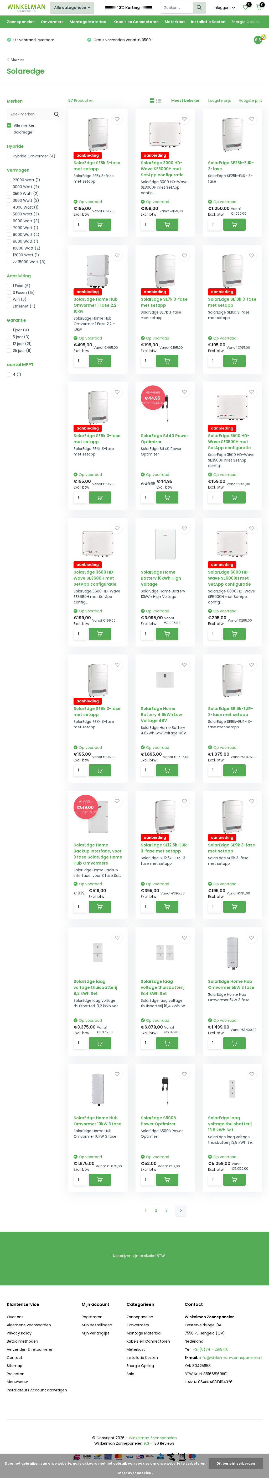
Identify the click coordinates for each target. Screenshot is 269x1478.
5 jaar (21, 337)
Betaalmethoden (22, 1341)
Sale (130, 1373)
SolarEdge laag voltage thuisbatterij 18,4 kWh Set (162, 987)
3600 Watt (26, 200)
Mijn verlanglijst (95, 1333)
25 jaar (22, 350)
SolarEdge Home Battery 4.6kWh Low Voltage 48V (161, 714)
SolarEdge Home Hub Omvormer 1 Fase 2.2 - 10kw (97, 305)
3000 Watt (26, 186)
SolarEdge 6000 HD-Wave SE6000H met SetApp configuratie (229, 578)
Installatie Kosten (208, 21)
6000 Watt (26, 221)
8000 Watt (26, 234)
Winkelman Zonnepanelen (153, 1437)
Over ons (15, 1317)
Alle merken (24, 125)
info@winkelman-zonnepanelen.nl (230, 1357)
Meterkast (175, 21)
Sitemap (14, 1365)
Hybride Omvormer (34, 156)
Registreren (92, 1317)
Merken (17, 59)
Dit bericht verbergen (235, 1463)
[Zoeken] (199, 8)
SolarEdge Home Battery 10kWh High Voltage (161, 578)
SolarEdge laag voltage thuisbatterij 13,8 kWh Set (230, 1124)
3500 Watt (26, 193)
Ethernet (24, 306)
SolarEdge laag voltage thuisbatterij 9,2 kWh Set (95, 987)
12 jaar (22, 343)
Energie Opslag (246, 21)
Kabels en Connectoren (136, 21)
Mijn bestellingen (97, 1325)
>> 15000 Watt (29, 261)
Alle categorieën (70, 7)
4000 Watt (26, 207)
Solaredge (22, 132)
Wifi (20, 299)
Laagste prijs (219, 100)
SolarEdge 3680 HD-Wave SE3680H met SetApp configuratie (95, 578)
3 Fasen (24, 292)
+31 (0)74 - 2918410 (211, 1349)
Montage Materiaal (88, 21)
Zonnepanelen (21, 21)
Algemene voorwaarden (29, 1325)
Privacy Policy (19, 1333)
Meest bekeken (185, 100)
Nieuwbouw (17, 1382)
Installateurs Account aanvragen (37, 1390)
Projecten (15, 1373)
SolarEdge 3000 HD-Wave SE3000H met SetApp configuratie (162, 169)
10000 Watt (26, 248)
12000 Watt (26, 255)
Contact (14, 1357)
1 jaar (21, 330)
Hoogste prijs (250, 100)
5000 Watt (26, 214)
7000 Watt (25, 227)
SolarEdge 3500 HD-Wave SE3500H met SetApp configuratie (229, 442)
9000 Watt (25, 241)
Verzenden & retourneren (30, 1349)
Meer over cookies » (135, 1473)
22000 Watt (26, 180)
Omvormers (52, 21)
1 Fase (21, 285)
